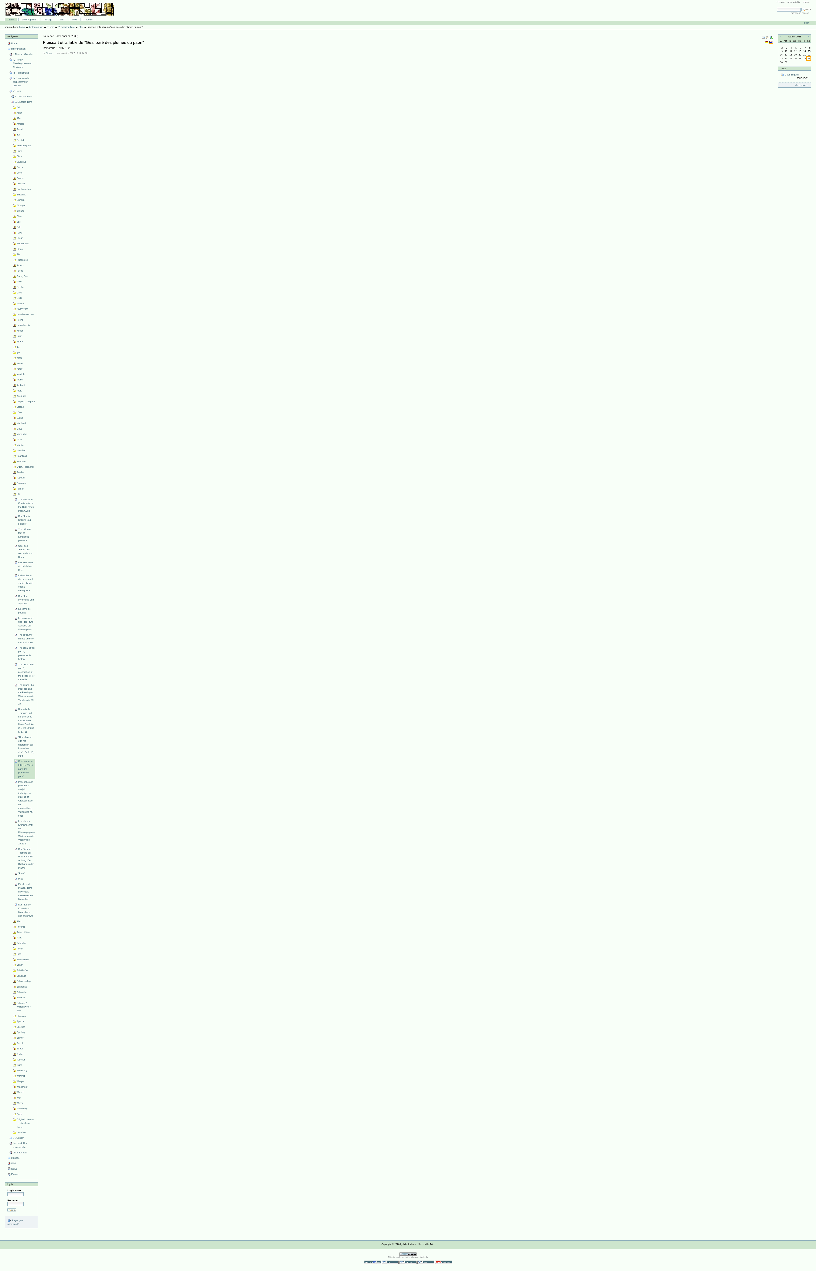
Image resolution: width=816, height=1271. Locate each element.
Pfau (81, 27)
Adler (19, 112)
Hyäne (20, 341)
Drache (20, 178)
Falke (19, 232)
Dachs (20, 167)
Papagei (21, 477)
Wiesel (20, 1092)
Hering (20, 320)
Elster (20, 216)
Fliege (20, 249)
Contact (806, 2)
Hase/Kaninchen (25, 314)
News (75, 19)
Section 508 (372, 1262)
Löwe (19, 412)
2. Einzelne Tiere (66, 27)
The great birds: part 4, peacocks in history (26, 653)
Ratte (19, 937)
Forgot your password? (15, 1222)
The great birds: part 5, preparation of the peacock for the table (26, 672)
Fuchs (20, 270)
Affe (19, 118)
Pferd (19, 921)
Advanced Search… (801, 13)
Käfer (19, 358)
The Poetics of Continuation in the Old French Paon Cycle (26, 505)
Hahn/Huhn (22, 308)
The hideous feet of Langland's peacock (24, 535)
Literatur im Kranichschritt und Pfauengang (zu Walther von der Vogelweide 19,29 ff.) (26, 832)
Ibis (18, 347)
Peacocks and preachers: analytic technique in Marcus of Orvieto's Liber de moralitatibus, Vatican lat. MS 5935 (25, 799)
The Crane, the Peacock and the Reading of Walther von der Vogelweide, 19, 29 (26, 694)
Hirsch (20, 330)
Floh (19, 254)
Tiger (19, 1065)
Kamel (20, 363)
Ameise (20, 123)
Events (89, 19)
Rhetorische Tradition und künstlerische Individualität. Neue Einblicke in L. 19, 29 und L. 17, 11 (26, 720)
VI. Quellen (18, 1138)
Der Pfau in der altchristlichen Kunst (26, 566)
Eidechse (21, 194)
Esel (19, 222)
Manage (48, 19)
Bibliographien (29, 19)
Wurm (20, 1103)
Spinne (20, 1037)
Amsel (20, 129)
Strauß (20, 1048)
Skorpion (21, 1016)
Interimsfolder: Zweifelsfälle (20, 1145)
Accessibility (794, 2)
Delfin (19, 172)
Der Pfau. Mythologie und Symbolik (26, 600)
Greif (19, 292)
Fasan (20, 238)
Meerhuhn (22, 434)
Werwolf (21, 1076)
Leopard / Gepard (26, 401)
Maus (19, 428)
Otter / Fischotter (25, 466)
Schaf (20, 965)
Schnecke (22, 986)
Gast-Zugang (796, 76)
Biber (19, 151)
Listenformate (20, 1152)
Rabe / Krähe (23, 932)
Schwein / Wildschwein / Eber (24, 1007)
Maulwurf (21, 423)
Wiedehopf (22, 1087)
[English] (771, 41)
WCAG (390, 1262)
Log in (806, 22)
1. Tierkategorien (23, 96)
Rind (19, 954)
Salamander (23, 959)
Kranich (20, 374)
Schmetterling (24, 981)
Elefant (20, 210)
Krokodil (21, 385)
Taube (20, 1054)
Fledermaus (23, 243)
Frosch (20, 265)
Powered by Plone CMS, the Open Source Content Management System (408, 1254)
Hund (19, 336)
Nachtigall (22, 456)
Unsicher (21, 1132)
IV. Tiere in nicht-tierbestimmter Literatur (21, 82)
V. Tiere (50, 27)
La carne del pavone (24, 611)
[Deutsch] (767, 41)
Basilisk (20, 140)
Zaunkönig (22, 1108)
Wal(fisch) (22, 1070)
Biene (19, 156)
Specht (20, 1021)
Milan (19, 439)
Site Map (780, 2)
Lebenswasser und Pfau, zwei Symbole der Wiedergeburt (26, 624)
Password (12, 1200)
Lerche (20, 407)
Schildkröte (22, 970)
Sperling (21, 1032)
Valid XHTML (408, 1262)
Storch (20, 1043)
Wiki (62, 19)
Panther (21, 472)
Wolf (19, 1097)
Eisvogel (21, 205)
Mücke (20, 445)
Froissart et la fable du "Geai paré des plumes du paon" (25, 769)
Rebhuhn (21, 943)
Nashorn (21, 461)
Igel (18, 352)
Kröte (19, 390)
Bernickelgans (24, 145)
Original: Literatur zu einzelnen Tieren (25, 1123)
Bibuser (49, 53)
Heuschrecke (24, 325)
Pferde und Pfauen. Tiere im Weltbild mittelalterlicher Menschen (26, 892)
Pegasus (21, 483)
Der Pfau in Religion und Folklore (24, 520)
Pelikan (20, 488)
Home (11, 19)
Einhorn (20, 200)
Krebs (20, 379)
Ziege (19, 1114)
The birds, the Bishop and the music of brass (26, 638)
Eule (19, 227)
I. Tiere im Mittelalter (23, 54)
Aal (18, 107)
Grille (19, 298)
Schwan (21, 997)
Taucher (21, 1059)
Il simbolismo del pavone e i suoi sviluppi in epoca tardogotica (25, 583)
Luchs (20, 418)
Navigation (12, 36)
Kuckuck (21, 396)
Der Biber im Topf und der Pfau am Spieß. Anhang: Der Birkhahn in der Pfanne (26, 858)
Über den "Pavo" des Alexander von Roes (25, 551)
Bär (18, 134)
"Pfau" (21, 873)
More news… (802, 85)
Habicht (20, 303)
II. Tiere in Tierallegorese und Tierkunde (22, 63)
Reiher (20, 948)
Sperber (21, 1027)
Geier (19, 281)
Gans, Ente (22, 276)
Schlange (21, 976)
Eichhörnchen (24, 189)
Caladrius (21, 162)
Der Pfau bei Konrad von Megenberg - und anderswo (25, 910)
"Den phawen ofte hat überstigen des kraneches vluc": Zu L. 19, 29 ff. (26, 746)
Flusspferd (22, 260)
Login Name (14, 1190)
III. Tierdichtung (21, 72)
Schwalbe (22, 992)
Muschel (21, 450)
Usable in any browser (443, 1262)
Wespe (20, 1081)
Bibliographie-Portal (60, 9)
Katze (20, 368)
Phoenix (21, 926)
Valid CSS (425, 1262)
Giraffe (20, 287)
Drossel (21, 183)
